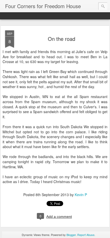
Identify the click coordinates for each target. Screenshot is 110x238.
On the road (61, 38)
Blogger (71, 235)
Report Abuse (85, 235)
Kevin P (81, 194)
